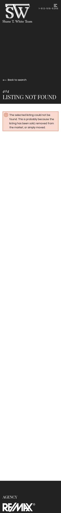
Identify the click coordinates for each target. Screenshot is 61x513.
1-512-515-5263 (48, 8)
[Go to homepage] (21, 13)
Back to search (17, 80)
